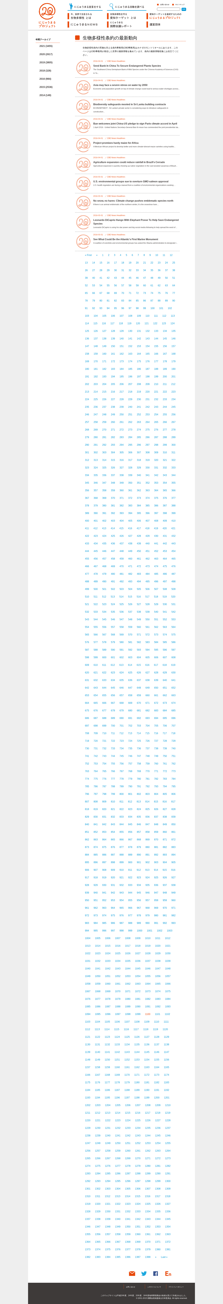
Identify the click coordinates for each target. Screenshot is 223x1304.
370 (113, 498)
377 (173, 498)
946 (147, 892)
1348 (107, 1226)
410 (173, 520)
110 (147, 316)
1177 (107, 1082)
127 (104, 331)
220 (147, 391)
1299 (157, 1181)
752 (87, 763)
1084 (168, 999)
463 (156, 558)
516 (139, 596)
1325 (147, 1204)
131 (139, 331)
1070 (117, 991)
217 (122, 391)
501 (104, 589)
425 (113, 536)
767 (122, 771)
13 (86, 262)
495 (147, 581)
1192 (166, 1090)
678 (113, 710)
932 (122, 885)
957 (147, 900)
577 (96, 642)
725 (139, 741)
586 (173, 642)
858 (147, 832)
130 (130, 331)
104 (96, 316)
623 (113, 672)
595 (156, 650)
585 (165, 642)
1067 (87, 991)
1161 (127, 1067)
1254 (157, 1143)
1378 (137, 1249)
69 (115, 293)
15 (101, 262)
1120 (165, 1029)
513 (113, 596)
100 (152, 308)
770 (147, 771)
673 (165, 703)
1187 (117, 1090)
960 (173, 900)
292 (104, 445)
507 (156, 589)
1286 (117, 1173)
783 (165, 779)
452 (156, 551)
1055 (147, 976)
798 (104, 794)
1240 (107, 1135)
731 (96, 748)
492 (122, 581)
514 (121, 596)
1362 (157, 1234)
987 (122, 923)
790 (130, 786)
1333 (137, 1211)
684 (165, 710)
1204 (107, 1105)
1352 (147, 1226)
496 (156, 581)
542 (173, 612)
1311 (97, 1196)
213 (87, 391)
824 (139, 809)
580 (122, 642)
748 (147, 756)
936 (156, 885)
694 (156, 718)
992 (165, 923)
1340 (117, 1219)
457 (104, 558)
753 (96, 763)
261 (122, 422)
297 (147, 445)
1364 (87, 1242)
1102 (167, 1014)
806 (173, 794)
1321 (107, 1204)
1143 (127, 1052)
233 (165, 399)
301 (87, 452)
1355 (87, 1234)
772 (165, 771)
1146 (156, 1052)
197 (139, 376)
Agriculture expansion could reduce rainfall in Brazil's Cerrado (129, 162)
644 (104, 687)
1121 (87, 1037)
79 (93, 300)
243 (156, 407)
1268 (117, 1158)
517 (147, 596)
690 (122, 718)
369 (104, 498)
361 (130, 490)
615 (139, 665)
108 (130, 316)
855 (122, 832)
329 (139, 467)
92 (93, 308)
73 (144, 293)
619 (173, 665)
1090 (137, 1006)
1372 (168, 1242)
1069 (107, 991)
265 (156, 422)
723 (122, 741)
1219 (167, 1113)
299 (165, 445)
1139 (87, 1052)
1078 (107, 999)
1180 (137, 1082)
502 (113, 589)
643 (96, 687)
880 (147, 847)
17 (115, 262)
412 (95, 528)
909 (113, 870)
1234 (137, 1128)
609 (87, 665)
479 (104, 574)
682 (147, 710)
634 (113, 680)
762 (173, 763)
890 (139, 854)
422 (87, 536)
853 (104, 832)
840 (87, 824)
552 (165, 619)
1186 (107, 1090)
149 (104, 346)
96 (122, 308)
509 (173, 589)
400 (87, 520)
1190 (146, 1090)
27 (93, 270)
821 (113, 809)
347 (104, 483)
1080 (127, 999)
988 (130, 923)
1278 (127, 1166)
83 (122, 300)
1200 (156, 1097)
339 (130, 475)
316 (122, 460)
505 (139, 589)
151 (122, 346)
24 (166, 262)
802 (139, 794)
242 (147, 407)
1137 (156, 1044)
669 (130, 703)
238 (113, 407)
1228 (168, 1120)
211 (165, 384)
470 (122, 566)
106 (113, 316)
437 (122, 543)
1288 (137, 1173)
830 (96, 816)
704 (147, 725)
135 (173, 331)
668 (122, 703)
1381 (168, 1249)
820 (104, 809)
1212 (97, 1113)
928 (87, 885)
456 (96, 558)
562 (156, 627)
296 (139, 445)
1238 (87, 1135)
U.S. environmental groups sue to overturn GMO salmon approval (130, 181)
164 (139, 353)
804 (156, 794)
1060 (107, 983)
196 (130, 376)
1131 (97, 1044)
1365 (97, 1242)
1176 (97, 1082)
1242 (127, 1135)
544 (96, 619)
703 (139, 725)
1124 (117, 1037)
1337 (87, 1219)
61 (151, 285)
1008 (127, 938)
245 (173, 407)
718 (173, 733)
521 (87, 604)
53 (93, 285)
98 (137, 308)
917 (87, 877)
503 (122, 589)
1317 (157, 1196)
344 (173, 475)
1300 (168, 1181)
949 (173, 892)
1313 (117, 1196)
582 (139, 642)
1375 (107, 1249)
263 (139, 422)
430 (156, 536)
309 (156, 452)
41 (101, 278)
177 (156, 361)
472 (139, 566)
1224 (127, 1120)
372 (130, 498)
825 (147, 809)
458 (113, 558)
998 (122, 930)
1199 (146, 1097)
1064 (147, 983)
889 (130, 854)
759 (147, 763)
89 (166, 300)
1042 (107, 968)
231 (147, 399)
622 (104, 672)
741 (87, 756)
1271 (147, 1158)
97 (130, 308)
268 (87, 429)
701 (122, 725)
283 (122, 437)
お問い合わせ (130, 1287)
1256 (87, 1150)
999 (130, 930)
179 (173, 361)
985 (104, 923)
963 (104, 908)
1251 (127, 1143)
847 (147, 824)
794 (165, 786)
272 (122, 429)
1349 (117, 1226)
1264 (168, 1150)
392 (113, 513)
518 (156, 596)
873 (87, 847)
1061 (117, 983)
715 (147, 733)
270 (104, 429)
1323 (127, 1204)
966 (130, 908)
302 (96, 452)
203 (96, 384)
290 (87, 445)
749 (156, 756)
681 (139, 710)
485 (156, 574)
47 (144, 278)
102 (170, 308)
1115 (116, 1029)
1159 (107, 1067)
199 (156, 376)
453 (165, 551)
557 (113, 627)
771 (156, 771)
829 (87, 816)
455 (87, 558)
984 (96, 923)
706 (165, 725)
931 (113, 885)
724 (130, 741)
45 (130, 278)
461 (139, 558)
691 (130, 718)
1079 (117, 999)
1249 (107, 1143)
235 (87, 407)
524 (113, 604)
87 (151, 300)
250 (122, 414)
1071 (127, 991)
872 (173, 839)
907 (96, 870)
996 (104, 930)
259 (104, 422)
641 (173, 680)
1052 (117, 976)
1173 (156, 1075)
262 (130, 422)
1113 (97, 1029)
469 (113, 566)
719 (87, 741)
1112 (87, 1029)
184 (122, 369)
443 (173, 543)
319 (147, 460)
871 (165, 839)
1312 (107, 1196)
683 (156, 710)
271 (113, 429)
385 (147, 505)
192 (96, 376)
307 (139, 452)
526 (130, 604)
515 (130, 596)
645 (113, 687)
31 (122, 270)
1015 (107, 946)
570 (130, 634)
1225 (137, 1120)
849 (165, 824)
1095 (97, 1014)
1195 (107, 1097)
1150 (107, 1059)
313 (96, 460)
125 (87, 331)
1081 (137, 999)
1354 (168, 1226)
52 (86, 285)
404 (122, 520)
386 (156, 505)
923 (139, 877)
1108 (137, 1021)
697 (87, 725)
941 (104, 892)
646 (122, 687)
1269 (127, 1158)
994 (87, 930)
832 (113, 816)
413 (104, 528)
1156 (166, 1059)
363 (147, 490)
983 (87, 923)
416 (130, 528)
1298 (147, 1181)
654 (96, 695)
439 (139, 543)
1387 (137, 1257)
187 (147, 369)
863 (96, 839)
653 (87, 695)
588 (96, 650)
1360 (137, 1234)
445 (96, 551)
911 (130, 870)
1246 (168, 1135)
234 (173, 399)
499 (87, 589)
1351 (137, 1226)
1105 (107, 1021)
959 (165, 900)
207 (130, 384)
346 (96, 483)
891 (147, 854)
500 (96, 589)
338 (122, 475)
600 (104, 657)
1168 (107, 1075)
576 (87, 642)
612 (113, 665)
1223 (117, 1120)
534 (104, 612)
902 (147, 862)
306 (130, 452)
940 (96, 892)
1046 (147, 968)
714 (139, 733)
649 (147, 687)
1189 (137, 1090)
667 (113, 703)
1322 (117, 1204)
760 (156, 763)
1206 (127, 1105)
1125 (127, 1037)
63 (166, 285)
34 (144, 270)
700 (113, 725)
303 (104, 452)
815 (156, 801)
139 (113, 338)
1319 (87, 1204)
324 (96, 467)
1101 (157, 1014)
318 (139, 460)
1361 (147, 1234)
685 (173, 710)
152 (130, 346)
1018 (137, 946)
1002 (159, 930)
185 (130, 369)
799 (113, 794)
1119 (155, 1029)
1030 (168, 953)
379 (96, 505)
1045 (137, 968)
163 (130, 353)
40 (93, 278)
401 (96, 520)
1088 (117, 1006)
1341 (127, 1219)
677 (104, 710)
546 (113, 619)
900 (130, 862)
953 (113, 900)
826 (156, 809)
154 (147, 346)
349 (122, 483)
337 (113, 475)
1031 (87, 961)
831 (104, 816)
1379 (147, 1249)
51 (173, 278)
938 (173, 885)
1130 (87, 1044)
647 (130, 687)
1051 (107, 976)
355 (173, 483)
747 (139, 756)
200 (165, 376)
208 (139, 384)
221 (156, 391)
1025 (117, 953)
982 (173, 915)
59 (137, 285)
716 (156, 733)
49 (159, 278)
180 (87, 369)
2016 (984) (45, 79)
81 (108, 300)
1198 (137, 1097)
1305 (127, 1188)
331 (156, 467)
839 (173, 816)
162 (122, 353)
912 (139, 870)
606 (156, 657)
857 (139, 832)
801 (130, 794)
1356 (97, 1234)
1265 (87, 1158)
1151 (117, 1059)
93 (101, 308)
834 (130, 816)
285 (139, 437)
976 (122, 915)
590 (113, 650)
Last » (164, 1257)
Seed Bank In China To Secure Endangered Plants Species (127, 66)
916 (173, 870)
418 (147, 528)
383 (130, 505)
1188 (127, 1090)
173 (122, 361)
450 (139, 551)
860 (165, 832)
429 (147, 536)
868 (139, 839)
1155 (156, 1059)
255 (165, 414)
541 (165, 612)
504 (130, 589)
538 (139, 612)
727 (156, 741)
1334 (147, 1211)
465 (173, 558)
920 (113, 877)
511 (96, 596)
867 (130, 839)
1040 (87, 968)
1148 (87, 1059)
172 (113, 361)
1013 (87, 946)
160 (104, 353)
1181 (146, 1082)
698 (96, 725)
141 (130, 338)
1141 (107, 1052)
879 (139, 847)
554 (87, 627)
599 (96, 657)
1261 (137, 1150)
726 (147, 741)
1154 (146, 1059)
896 (96, 862)
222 (165, 391)
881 (156, 847)
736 (139, 748)
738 (156, 748)
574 (165, 634)
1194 (97, 1097)
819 (96, 809)
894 (173, 854)
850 (173, 824)
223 (173, 391)
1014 (97, 946)
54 (101, 285)
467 (96, 566)
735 (130, 748)
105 (104, 316)
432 (173, 536)
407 (147, 520)
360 (122, 490)
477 (87, 574)
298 (156, 445)
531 (173, 604)
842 (104, 824)
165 (147, 353)
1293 (97, 1181)
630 (173, 672)
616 (147, 665)
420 (165, 528)
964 (113, 908)
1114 (107, 1029)
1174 (166, 1075)
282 (113, 437)
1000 (139, 930)
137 (96, 338)
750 (165, 756)
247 (96, 414)
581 (130, 642)
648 (139, 687)
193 (104, 376)
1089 (127, 1006)
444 (87, 551)
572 (147, 634)
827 (165, 809)
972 (87, 915)
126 (96, 331)
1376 (117, 1249)
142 (139, 338)
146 (173, 338)
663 (173, 695)
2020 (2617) (45, 54)
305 (122, 452)
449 (130, 551)
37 (166, 270)
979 (147, 915)
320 (156, 460)
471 (130, 566)
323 (87, 467)
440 (147, 543)
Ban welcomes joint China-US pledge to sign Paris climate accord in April (135, 123)
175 (139, 361)
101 (161, 308)
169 (87, 361)
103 (87, 316)
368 (96, 498)
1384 (107, 1257)
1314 (127, 1196)
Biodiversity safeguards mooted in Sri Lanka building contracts (129, 104)
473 (147, 566)
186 (139, 369)
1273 (168, 1158)
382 (122, 505)
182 (104, 369)
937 (165, 885)
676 (96, 710)
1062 (127, 983)
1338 (97, 1219)
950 (87, 900)
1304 (117, 1188)
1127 (146, 1037)
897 (104, 862)
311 (173, 452)
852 (96, 832)
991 (156, 923)
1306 (137, 1188)
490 (104, 581)
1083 (157, 999)
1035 (127, 961)
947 (156, 892)
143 (147, 338)
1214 (117, 1113)
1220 (87, 1120)
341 (147, 475)
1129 (166, 1037)
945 (139, 892)
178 (165, 361)
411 (87, 528)
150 (113, 346)
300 (173, 445)
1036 (137, 961)
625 (130, 672)
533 (96, 612)
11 (164, 255)
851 (87, 832)
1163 (146, 1067)
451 (147, 551)
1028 (147, 953)
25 (173, 262)
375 (156, 498)
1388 (147, 1257)
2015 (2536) (45, 87)
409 (165, 520)
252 (139, 414)
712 (121, 733)
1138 (166, 1044)
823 (130, 809)
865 (113, 839)
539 (147, 612)
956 (139, 900)
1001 (149, 930)
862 (87, 839)
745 (122, 756)
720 (96, 741)
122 (155, 323)
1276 (107, 1166)
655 (104, 695)
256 (173, 414)
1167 (97, 1075)
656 (113, 695)
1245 (157, 1135)
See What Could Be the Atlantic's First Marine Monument (125, 239)
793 (156, 786)
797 (96, 794)
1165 (166, 1067)
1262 (147, 1150)
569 (122, 634)
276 (156, 429)
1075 (168, 991)
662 (165, 695)
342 (156, 475)
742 (96, 756)
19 (130, 262)
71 (130, 293)
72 (137, 293)
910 (122, 870)
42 (108, 278)
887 (113, 854)
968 (147, 908)
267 (173, 422)
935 (147, 885)
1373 (87, 1249)
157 (173, 346)
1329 (97, 1211)
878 (130, 847)
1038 (157, 961)
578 (104, 642)
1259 (117, 1150)
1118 (145, 1029)
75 (159, 293)
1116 (126, 1029)
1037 (147, 961)
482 (130, 574)
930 (104, 885)
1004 (87, 938)
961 (87, 908)
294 (122, 445)
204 (104, 384)
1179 (127, 1082)
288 (165, 437)
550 (147, 619)
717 (165, 733)
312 (87, 460)
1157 (87, 1067)
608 (173, 657)
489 (96, 581)
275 (147, 429)
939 (87, 892)
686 (87, 718)
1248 (97, 1143)
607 (165, 657)
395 (139, 513)
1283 (87, 1173)
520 (173, 596)
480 (113, 574)
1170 (127, 1075)
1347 (97, 1226)
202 (87, 384)
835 (139, 816)
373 (139, 498)
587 (87, 650)
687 (96, 718)
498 (173, 581)
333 (173, 467)
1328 (87, 1211)
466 (87, 566)
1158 (97, 1067)
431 (165, 536)
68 (108, 293)
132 (147, 331)
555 (96, 627)
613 (121, 665)
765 (104, 771)
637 (139, 680)
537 (130, 612)
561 (147, 627)
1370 (147, 1242)
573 (156, 634)
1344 (157, 1219)
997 (113, 930)
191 (87, 376)
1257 (97, 1150)
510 (87, 596)
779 (130, 779)
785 (87, 786)
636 (130, 680)
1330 (107, 1211)
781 (147, 779)
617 (156, 665)
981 (165, 915)
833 (122, 816)
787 (104, 786)
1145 (146, 1052)
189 (165, 369)
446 (104, 551)
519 (165, 596)
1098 (127, 1014)
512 (104, 596)
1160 (117, 1067)
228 (122, 399)
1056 (157, 976)
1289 (147, 1173)
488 (87, 581)
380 (104, 505)
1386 (127, 1257)
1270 (137, 1158)
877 (122, 847)
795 (173, 786)
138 (104, 338)
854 (113, 832)
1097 (117, 1014)
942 (113, 892)
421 (173, 528)
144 (156, 338)
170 (96, 361)
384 (139, 505)
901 (139, 862)
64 (173, 285)
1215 (127, 1113)
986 (113, 923)
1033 (107, 961)
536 (122, 612)
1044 (127, 968)
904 (165, 862)
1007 (117, 938)
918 (96, 877)
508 (165, 589)
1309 (168, 1188)
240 (130, 407)
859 (156, 832)
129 (122, 331)
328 (130, 467)
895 (87, 862)
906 (87, 870)
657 (122, 695)
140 (122, 338)
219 (139, 391)
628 (156, 672)
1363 (168, 1234)
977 (130, 915)
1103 (87, 1021)
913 (147, 870)
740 (173, 748)
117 (112, 323)
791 (139, 786)
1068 (97, 991)
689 (113, 718)
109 (139, 316)
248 (104, 414)
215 (104, 391)
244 (165, 407)
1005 (97, 938)
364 (156, 490)
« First (88, 255)
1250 (117, 1143)
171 (104, 361)
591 (122, 650)
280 (96, 437)
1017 (127, 946)
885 (96, 854)
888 (122, 854)
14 (93, 262)
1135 (137, 1044)
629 (165, 672)
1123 (107, 1037)
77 (173, 293)
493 (130, 581)
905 (173, 862)
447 (113, 551)
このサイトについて (154, 1287)
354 (165, 483)
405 (130, 520)
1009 (137, 938)
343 (165, 475)
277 (165, 429)
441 (156, 543)
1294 (107, 1181)
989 (139, 923)
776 (104, 779)
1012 (167, 938)
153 (139, 346)
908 (104, 870)
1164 (156, 1067)
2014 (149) (45, 95)
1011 (157, 938)
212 (173, 384)
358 (104, 490)
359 (113, 490)
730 (87, 748)
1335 (157, 1211)
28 (101, 270)
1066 (168, 983)
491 (113, 581)
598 (87, 657)
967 (139, 908)
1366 (107, 1242)
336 (104, 475)
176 (147, 361)
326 (113, 467)
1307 (147, 1188)
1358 (117, 1234)
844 (122, 824)
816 (165, 801)
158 (87, 353)
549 (139, 619)
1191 (156, 1090)
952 (104, 900)
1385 (117, 1257)
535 (113, 612)
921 (122, 877)
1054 (137, 976)
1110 (156, 1021)
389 (87, 513)
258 (96, 422)
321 (165, 460)
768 (130, 771)
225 (96, 399)
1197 (127, 1097)
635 (122, 680)
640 (165, 680)
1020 (157, 946)
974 (104, 915)
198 (147, 376)
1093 (168, 1006)
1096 (107, 1014)
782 (156, 779)
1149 (97, 1059)
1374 (97, 1249)
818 (87, 809)
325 (104, 467)
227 (113, 399)
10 (156, 255)
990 (147, 923)
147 (87, 346)
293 (113, 445)
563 (165, 627)
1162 (137, 1067)
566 (96, 634)
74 (151, 293)
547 (122, 619)
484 (147, 574)
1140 (97, 1052)
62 (159, 285)
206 (122, 384)
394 (130, 513)
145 (165, 338)
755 (113, 763)
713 (130, 733)
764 (96, 771)
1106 (117, 1021)
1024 (107, 953)
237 (104, 407)
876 (113, 847)
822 (122, 809)
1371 (157, 1242)
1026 (127, 953)
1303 (107, 1188)
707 (173, 725)
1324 (137, 1204)
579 (113, 642)
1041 (97, 968)
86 (144, 300)
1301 (87, 1188)
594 (147, 650)
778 (122, 779)
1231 (107, 1128)
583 (147, 642)
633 (104, 680)
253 (147, 414)
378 (87, 505)
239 (122, 407)
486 (165, 574)
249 (113, 414)
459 (122, 558)
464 (165, 558)
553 (173, 619)
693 (147, 718)
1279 (137, 1166)
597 (173, 650)
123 (164, 323)
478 (96, 574)
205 (113, 384)
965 (122, 908)
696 (173, 718)
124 (173, 323)
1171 (137, 1075)
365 (165, 490)
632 (96, 680)
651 (165, 687)
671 (147, 703)
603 (130, 657)
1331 (117, 1211)
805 (165, 794)
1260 (127, 1150)
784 (173, 779)
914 (156, 870)
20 (137, 262)
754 (104, 763)
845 (130, 824)
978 (139, 915)
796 (87, 794)
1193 (87, 1097)
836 (147, 816)
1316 (147, 1196)
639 (156, 680)
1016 (117, 946)
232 (156, 399)
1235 (147, 1128)
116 (104, 323)
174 (130, 361)
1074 (157, 991)
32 (130, 270)
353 (156, 483)
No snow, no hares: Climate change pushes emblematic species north (133, 200)
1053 (127, 976)
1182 (156, 1082)
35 (151, 270)
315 (113, 460)
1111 (166, 1021)
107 (122, 316)
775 (96, 779)
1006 (107, 938)
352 (147, 483)
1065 (157, 983)
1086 (97, 1006)
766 (113, 771)
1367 (117, 1242)
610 (96, 665)
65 (86, 293)
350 (130, 483)
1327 (168, 1204)
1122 (97, 1037)
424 (104, 536)
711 (113, 733)
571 (139, 634)
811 (121, 801)
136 (87, 338)
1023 (97, 953)
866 (122, 839)
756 (122, 763)
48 (151, 278)
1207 (137, 1105)
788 (113, 786)
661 (156, 695)
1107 (127, 1021)
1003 (169, 930)
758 (139, 763)
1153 (137, 1059)
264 (147, 422)
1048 (168, 968)
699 (104, 725)
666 (104, 703)
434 (96, 543)
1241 (117, 1135)
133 (156, 331)
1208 (147, 1105)
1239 (97, 1135)
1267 (107, 1158)
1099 (137, 1014)
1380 (157, 1249)
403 (113, 520)
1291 (168, 1173)
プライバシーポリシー (176, 1287)
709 (96, 733)
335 (96, 475)
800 (122, 794)
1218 (157, 1113)
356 (87, 490)
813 (139, 801)
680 (130, 710)
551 (156, 619)
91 (86, 308)
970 (165, 908)
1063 (137, 983)
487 (173, 574)
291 (96, 445)
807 (87, 801)
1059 (97, 983)
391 (104, 513)
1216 (137, 1113)
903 (156, 862)
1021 (168, 946)
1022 (87, 953)
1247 (87, 1143)
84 (130, 300)
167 (165, 353)
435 (104, 543)
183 (113, 369)
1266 (97, 1158)
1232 (117, 1128)
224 (87, 399)
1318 (167, 1196)
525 (122, 604)
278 (173, 429)
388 (173, 505)
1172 (146, 1075)
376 (165, 498)
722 (113, 741)
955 (130, 900)
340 (139, 475)
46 (137, 278)
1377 (127, 1249)
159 (96, 353)
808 (96, 801)
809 (104, 801)
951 (96, 900)
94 (108, 308)
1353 (157, 1226)
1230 (97, 1128)
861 (173, 832)
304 (113, 452)
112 (164, 316)
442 (165, 543)
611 (104, 665)
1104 (97, 1021)
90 (173, 300)
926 (165, 877)
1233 (127, 1128)
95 (115, 308)
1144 (137, 1052)
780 (139, 779)
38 (173, 270)
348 (113, 483)
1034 (117, 961)
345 (87, 483)
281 (104, 437)
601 (113, 657)
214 (96, 391)
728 (165, 741)
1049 (87, 976)
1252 (137, 1143)
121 (147, 323)
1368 (127, 1242)
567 (104, 634)
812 (130, 801)
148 (96, 346)
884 (87, 854)
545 (104, 619)
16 (108, 262)
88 (159, 300)
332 (165, 467)
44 (122, 278)
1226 (147, 1120)
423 (96, 536)
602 (122, 657)
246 (87, 414)
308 (147, 452)
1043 (117, 968)
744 (113, 756)
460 (130, 558)
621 (96, 672)
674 (173, 703)
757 (130, 763)
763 (87, 771)
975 (113, 915)
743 (104, 756)
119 (129, 323)
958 (156, 900)
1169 (117, 1075)
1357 (107, 1234)
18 (122, 262)
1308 (157, 1188)
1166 (87, 1075)
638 (147, 680)
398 (165, 513)
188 (156, 369)
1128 (156, 1037)
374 (147, 498)
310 (165, 452)
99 (144, 308)
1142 (117, 1052)
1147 (166, 1052)
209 (147, 384)
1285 (107, 1173)
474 (156, 566)
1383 (97, 1257)
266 (165, 422)
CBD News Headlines (116, 61)
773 (173, 771)
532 (87, 612)
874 (96, 847)
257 (87, 422)
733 (113, 748)
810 (113, 801)
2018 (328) (45, 70)
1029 (157, 953)
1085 (87, 1006)
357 (96, 490)
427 (130, 536)
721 (104, 741)
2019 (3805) (45, 62)
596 (165, 650)
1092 (157, 1006)
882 (165, 847)
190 (173, 369)
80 (101, 300)
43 (115, 278)
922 (130, 877)
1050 (97, 976)
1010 (147, 938)
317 (130, 460)
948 (165, 892)
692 (139, 718)
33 (137, 270)
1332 (127, 1211)
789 (122, 786)
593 (139, 650)
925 (156, 877)
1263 (157, 1150)
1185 (97, 1090)
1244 (147, 1135)
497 (165, 581)
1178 (117, 1082)
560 (139, 627)
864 (104, 839)
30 (115, 270)
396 (147, 513)
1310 (87, 1196)
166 (156, 353)
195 (122, 376)
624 (122, 672)
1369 (137, 1242)
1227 (157, 1120)
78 (86, 300)
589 (104, 650)
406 (139, 520)
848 (156, 824)
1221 (97, 1120)
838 (165, 816)
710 (104, 733)
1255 (168, 1143)
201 (173, 376)
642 (87, 687)
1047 (157, 968)
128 (113, 331)
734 (122, 748)
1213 (107, 1113)
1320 (97, 1204)
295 (130, 445)
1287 (127, 1173)
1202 (87, 1105)
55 (108, 285)
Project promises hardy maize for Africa (116, 143)
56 (115, 285)
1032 (97, 961)
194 (113, 376)
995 (96, 930)
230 (139, 399)
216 (113, 391)
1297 (137, 1181)
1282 (168, 1166)
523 (104, 604)
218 (130, 391)
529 (156, 604)
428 (139, 536)
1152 (127, 1059)
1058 (87, 983)
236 (96, 407)
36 (159, 270)
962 (96, 908)
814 (147, 801)
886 (104, 854)
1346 (87, 1226)
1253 (147, 1143)
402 (104, 520)
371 (122, 498)
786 (96, 786)
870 (156, 839)
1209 (157, 1105)
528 (147, 604)
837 (156, 816)
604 (139, 657)
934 (139, 885)
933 (130, 885)
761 (165, 763)
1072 (137, 991)
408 (156, 520)
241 (139, 407)
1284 (97, 1173)
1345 (168, 1219)
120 (138, 323)
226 (104, 399)
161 (113, 353)
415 (121, 528)
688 (104, 718)
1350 (127, 1226)
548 (130, 619)
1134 (127, 1044)
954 (122, 900)
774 (87, 779)
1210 (168, 1105)
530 (165, 604)
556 (104, 627)
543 (87, 619)
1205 (117, 1105)
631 (87, 680)
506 (147, 589)
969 (156, 908)
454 (173, 551)
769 (139, 771)
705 (156, 725)
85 (137, 300)
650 (156, 687)
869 (147, 839)
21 (144, 262)
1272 (157, 1158)
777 (113, 779)
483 (139, 574)
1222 (107, 1120)
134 (165, 331)
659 (139, 695)
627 (147, 672)
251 (130, 414)
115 (95, 323)
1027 (137, 953)
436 (113, 543)
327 (122, 467)
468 (104, 566)
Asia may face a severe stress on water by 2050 (120, 85)
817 (173, 801)
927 (173, 877)
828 (173, 809)
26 (86, 270)
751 (173, 756)
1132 (107, 1044)
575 (173, 634)
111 (156, 316)
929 (96, 885)
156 (165, 346)
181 (96, 369)
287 (156, 437)
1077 (97, 999)
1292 (87, 1181)
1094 (87, 1014)
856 (130, 832)
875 (104, 847)
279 (87, 437)
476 (173, 566)
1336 (168, 1211)
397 (156, 513)
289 (173, 437)
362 (139, 490)
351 (139, 483)
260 (113, 422)
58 (130, 285)
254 (156, 414)
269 (96, 429)
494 (139, 581)
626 (139, 672)
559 (130, 627)
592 (130, 650)
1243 (137, 1135)
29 (108, 270)
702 (130, 725)
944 (130, 892)
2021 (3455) (45, 46)
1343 (147, 1219)
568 (113, 634)
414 (113, 528)
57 (122, 285)
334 (87, 475)
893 (165, 854)
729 (173, 741)
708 (87, 733)
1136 (146, 1044)
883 (173, 847)
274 (139, 429)
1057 (168, 976)
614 (130, 665)
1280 (147, 1166)
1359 (127, 1234)
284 (130, 437)
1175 (87, 1082)
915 (165, 870)
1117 (136, 1029)
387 (165, 505)
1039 (168, 961)
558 (122, 627)
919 (104, 877)
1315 (137, 1196)
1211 (87, 1113)
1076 (87, 999)
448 (122, 551)
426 (122, 536)
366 (173, 490)
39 (86, 278)
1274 (87, 1166)
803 (147, 794)
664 (87, 703)
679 (122, 710)
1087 (107, 1006)
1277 (117, 1166)
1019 (147, 946)
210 (156, 384)
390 (96, 513)
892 (156, 854)
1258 (107, 1150)
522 (96, 604)
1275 (97, 1166)
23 (159, 262)
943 (122, 892)
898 (113, 862)
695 (165, 718)
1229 (87, 1128)
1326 (157, 1204)
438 (130, 543)
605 (147, 657)
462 (147, 558)
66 (93, 293)
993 (173, 923)
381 (113, 505)
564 (173, 627)
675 (87, 710)
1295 (117, 1181)
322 (173, 460)
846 (139, 824)
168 (173, 353)
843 (113, 824)
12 (171, 255)
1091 (147, 1006)
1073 (147, 991)
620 (87, 672)
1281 (157, 1166)
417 (139, 528)
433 (87, 543)
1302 (97, 1188)
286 (147, 437)
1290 (157, 1173)
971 (173, 908)
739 (165, 748)
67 (101, 293)
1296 (127, 1181)
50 (166, 278)
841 (96, 824)
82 (115, 300)
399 (173, 513)
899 (122, 862)
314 (104, 460)
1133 (117, 1044)
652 (173, 687)
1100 (147, 1014)
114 (87, 323)
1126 (137, 1037)
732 (104, 748)
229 (130, 399)
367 (87, 498)
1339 (107, 1219)
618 (165, 665)
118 (121, 323)
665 (96, 703)
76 (166, 293)
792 (147, 786)
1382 (87, 1257)
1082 (147, 999)
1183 (166, 1082)
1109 (146, 1021)
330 (147, 467)
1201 (166, 1097)
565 (87, 634)
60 (144, 285)
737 (147, 748)
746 (130, 756)
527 (139, 604)
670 (139, 703)
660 (147, 695)
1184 (87, 1090)
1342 (137, 1219)
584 (156, 642)
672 (156, 703)
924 (147, 877)
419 (156, 528)
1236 (157, 1128)
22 (151, 262)
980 (156, 915)
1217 (147, 1113)
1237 (168, 1128)
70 (122, 293)
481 (122, 574)
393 (122, 513)
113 (173, 316)
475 (165, 566)
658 (130, 695)
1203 (97, 1105)
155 (156, 346)
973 (96, 915)
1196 (117, 1097)
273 (130, 429)
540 (156, 612)
